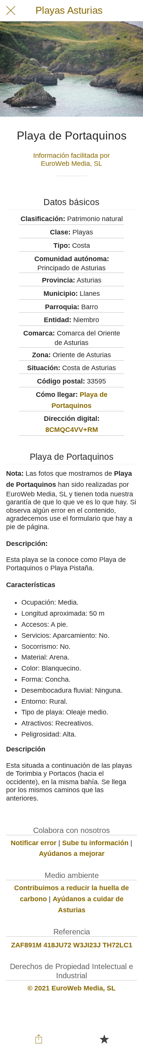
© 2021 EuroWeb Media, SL (71, 988)
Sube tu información (95, 843)
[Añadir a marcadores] (104, 1039)
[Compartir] (39, 1039)
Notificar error (33, 843)
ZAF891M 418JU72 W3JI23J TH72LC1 (71, 945)
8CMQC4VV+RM (71, 429)
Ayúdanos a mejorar (71, 853)
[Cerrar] (10, 10)
